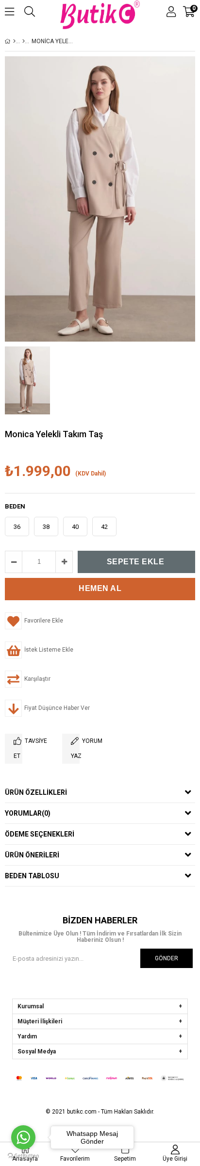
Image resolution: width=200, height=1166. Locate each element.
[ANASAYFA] (14, 41)
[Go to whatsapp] (23, 1137)
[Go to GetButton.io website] (23, 1156)
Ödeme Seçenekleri (39, 834)
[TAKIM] (23, 41)
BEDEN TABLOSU (32, 876)
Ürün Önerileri (32, 855)
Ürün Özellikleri (36, 792)
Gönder (166, 958)
